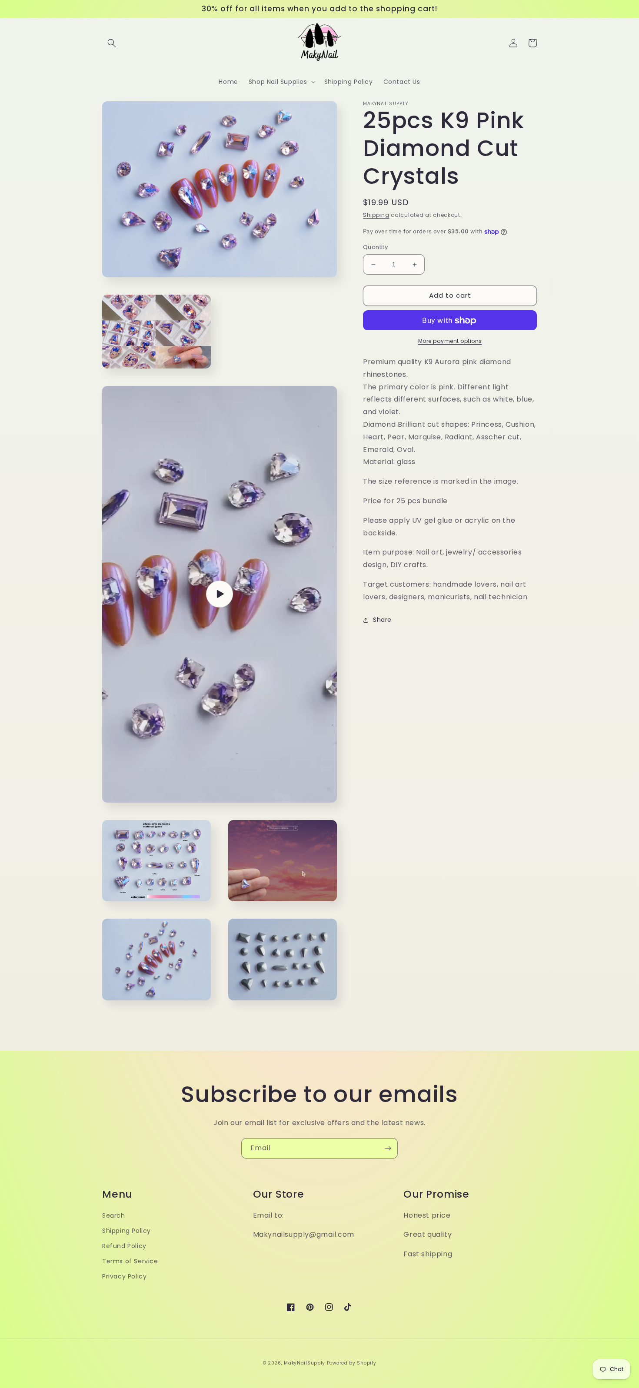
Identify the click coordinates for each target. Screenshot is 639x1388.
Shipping (376, 215)
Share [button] (382, 619)
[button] (111, 43)
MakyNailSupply (304, 1363)
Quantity (375, 247)
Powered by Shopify (351, 1363)
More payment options (450, 341)
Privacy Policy (124, 1276)
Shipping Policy (126, 1230)
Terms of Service (130, 1261)
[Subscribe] (387, 1148)
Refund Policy (124, 1246)
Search (113, 1215)
